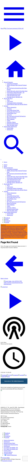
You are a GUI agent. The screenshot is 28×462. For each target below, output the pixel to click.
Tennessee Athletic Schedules (14, 103)
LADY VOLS (10, 101)
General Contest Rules (12, 123)
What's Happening (11, 107)
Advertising (10, 129)
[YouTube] (6, 222)
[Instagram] (7, 220)
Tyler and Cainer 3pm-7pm (13, 95)
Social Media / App (11, 113)
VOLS (8, 100)
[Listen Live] (14, 300)
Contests (9, 108)
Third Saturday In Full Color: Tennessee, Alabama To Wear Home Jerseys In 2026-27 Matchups (14, 232)
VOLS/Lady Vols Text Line (13, 111)
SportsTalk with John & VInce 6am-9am (17, 91)
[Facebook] (7, 217)
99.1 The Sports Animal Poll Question (16, 116)
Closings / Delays (11, 122)
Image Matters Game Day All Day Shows (17, 104)
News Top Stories (11, 117)
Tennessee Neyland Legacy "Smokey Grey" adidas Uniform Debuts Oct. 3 (12, 230)
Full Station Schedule (12, 83)
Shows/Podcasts (8, 82)
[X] (6, 219)
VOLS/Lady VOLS (8, 98)
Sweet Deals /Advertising (10, 126)
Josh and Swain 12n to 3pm (14, 94)
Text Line (9, 114)
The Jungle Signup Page (13, 110)
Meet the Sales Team (12, 125)
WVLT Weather (11, 119)
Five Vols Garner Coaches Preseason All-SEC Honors (14, 234)
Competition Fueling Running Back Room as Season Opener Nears (13, 237)
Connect (6, 106)
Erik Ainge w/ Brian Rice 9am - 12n (15, 92)
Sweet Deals (10, 128)
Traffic (8, 120)
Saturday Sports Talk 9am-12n (14, 97)
